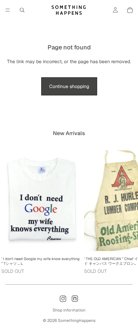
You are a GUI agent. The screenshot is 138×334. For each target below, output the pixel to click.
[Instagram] (63, 299)
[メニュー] (7, 10)
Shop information (69, 310)
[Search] (22, 10)
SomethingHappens (76, 320)
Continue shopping (69, 86)
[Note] (75, 299)
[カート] (130, 10)
